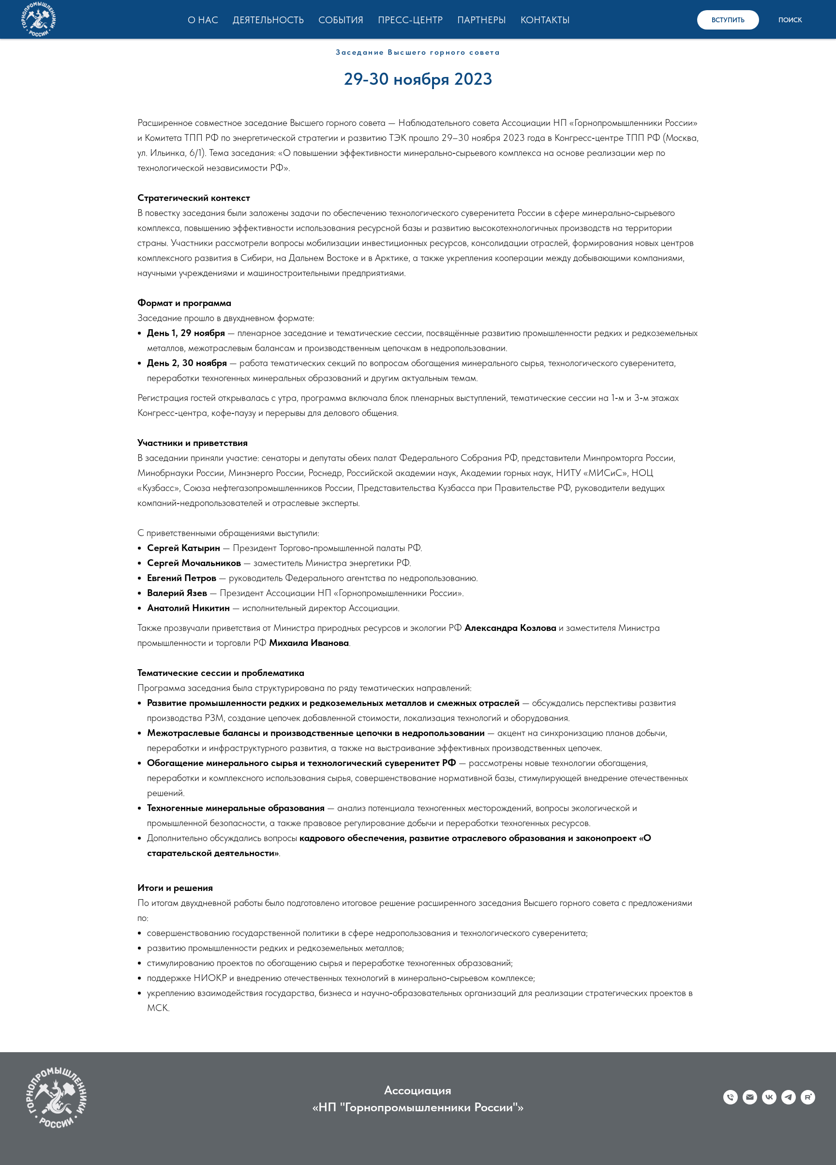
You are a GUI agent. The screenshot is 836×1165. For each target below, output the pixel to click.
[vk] (769, 1102)
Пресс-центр (410, 20)
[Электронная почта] (750, 1102)
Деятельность (268, 20)
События (340, 20)
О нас (203, 20)
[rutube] (808, 1102)
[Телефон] (730, 1102)
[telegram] (788, 1102)
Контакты (545, 20)
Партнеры (481, 20)
